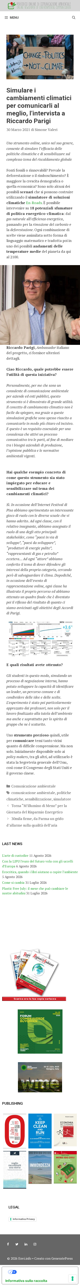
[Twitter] (16, 1244)
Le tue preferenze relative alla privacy (44, 1272)
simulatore (62, 799)
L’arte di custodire (15, 855)
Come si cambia (13, 882)
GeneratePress (62, 1258)
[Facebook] (8, 1244)
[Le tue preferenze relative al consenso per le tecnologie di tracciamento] (72, 1279)
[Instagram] (34, 1244)
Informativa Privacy (24, 1219)
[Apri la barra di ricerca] (73, 17)
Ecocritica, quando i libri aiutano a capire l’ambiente (40, 872)
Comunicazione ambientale (33, 786)
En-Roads (34, 202)
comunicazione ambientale (33, 792)
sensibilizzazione (38, 799)
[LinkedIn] (25, 1244)
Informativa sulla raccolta (26, 1281)
